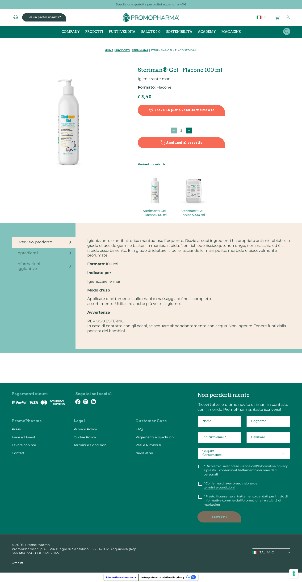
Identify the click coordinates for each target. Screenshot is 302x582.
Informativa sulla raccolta (121, 577)
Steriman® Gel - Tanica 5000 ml (193, 212)
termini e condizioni (219, 487)
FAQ (139, 429)
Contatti (18, 453)
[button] (277, 17)
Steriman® (140, 50)
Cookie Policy (85, 437)
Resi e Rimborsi (148, 445)
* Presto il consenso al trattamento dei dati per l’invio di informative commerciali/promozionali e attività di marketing (246, 500)
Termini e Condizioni (90, 445)
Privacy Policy (85, 429)
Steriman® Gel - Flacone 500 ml (155, 212)
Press (16, 429)
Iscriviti (219, 517)
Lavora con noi (24, 445)
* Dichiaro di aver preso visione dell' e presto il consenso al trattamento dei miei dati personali (246, 470)
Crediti (17, 563)
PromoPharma (37, 545)
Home (109, 50)
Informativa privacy (273, 466)
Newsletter (144, 453)
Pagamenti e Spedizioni (155, 437)
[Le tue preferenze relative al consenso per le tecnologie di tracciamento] (293, 573)
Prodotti (122, 50)
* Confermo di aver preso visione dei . (231, 485)
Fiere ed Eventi (24, 437)
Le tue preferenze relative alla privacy (163, 577)
